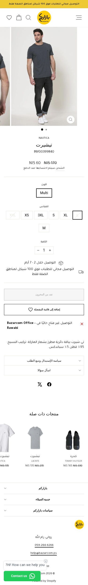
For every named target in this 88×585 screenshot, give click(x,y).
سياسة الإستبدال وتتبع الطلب (44, 360)
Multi (44, 193)
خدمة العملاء (43, 499)
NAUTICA (44, 138)
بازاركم (43, 488)
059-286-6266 (44, 545)
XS (27, 215)
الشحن (60, 168)
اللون (44, 184)
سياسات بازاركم (43, 510)
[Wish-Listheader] (9, 17)
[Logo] (44, 18)
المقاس (44, 206)
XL (66, 215)
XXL (13, 215)
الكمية (44, 241)
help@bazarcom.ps (44, 553)
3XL (41, 215)
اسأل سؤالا (44, 370)
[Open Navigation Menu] (78, 17)
